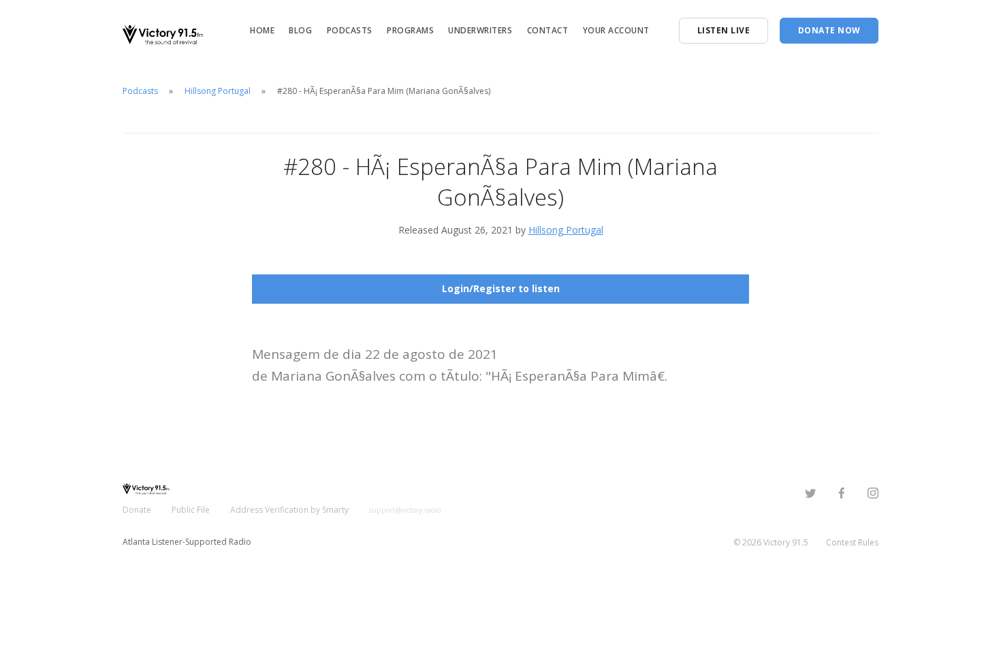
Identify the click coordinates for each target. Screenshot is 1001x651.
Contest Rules (852, 542)
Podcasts (349, 30)
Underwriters (480, 30)
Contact (548, 30)
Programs (410, 30)
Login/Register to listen (501, 288)
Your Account (616, 30)
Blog (300, 30)
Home (262, 30)
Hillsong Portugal (218, 91)
